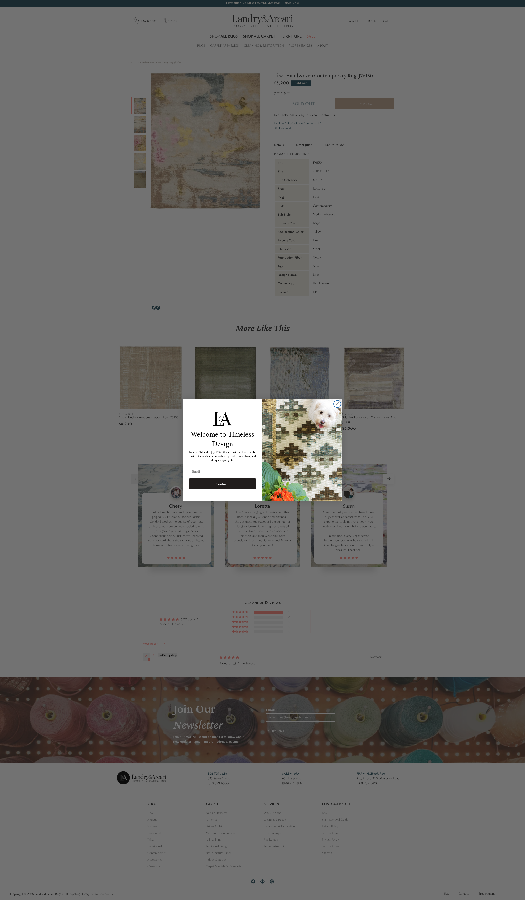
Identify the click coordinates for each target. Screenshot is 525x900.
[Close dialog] (337, 404)
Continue (222, 483)
